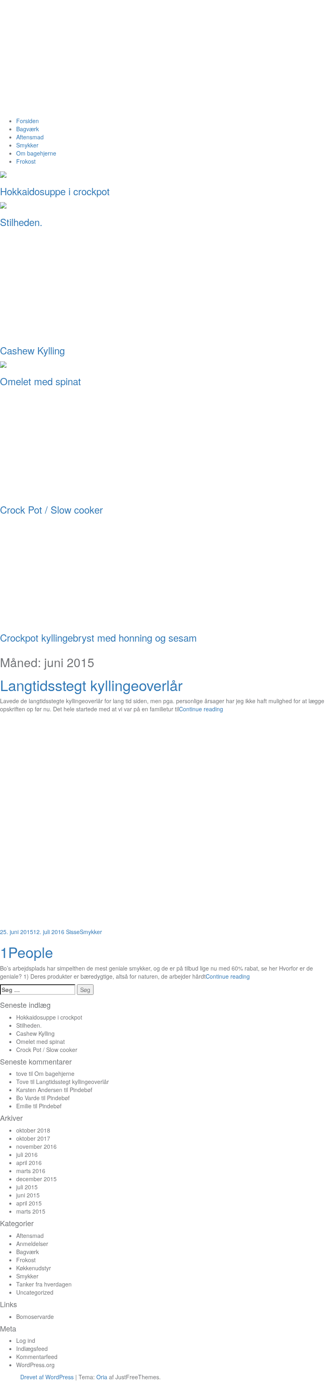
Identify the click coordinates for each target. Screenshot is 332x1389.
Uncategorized (34, 1292)
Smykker (27, 145)
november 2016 (36, 1146)
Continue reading (201, 709)
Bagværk (27, 129)
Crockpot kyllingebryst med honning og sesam (98, 637)
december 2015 (36, 1179)
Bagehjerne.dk (100, 62)
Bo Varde (28, 1098)
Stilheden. (21, 222)
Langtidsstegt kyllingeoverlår (91, 684)
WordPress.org (35, 1365)
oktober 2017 (33, 1138)
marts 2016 (30, 1171)
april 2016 (29, 1163)
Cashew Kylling (32, 350)
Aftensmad (30, 137)
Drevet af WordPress (47, 1377)
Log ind (25, 1340)
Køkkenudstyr (33, 1268)
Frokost (26, 161)
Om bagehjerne (36, 153)
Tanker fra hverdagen (44, 1284)
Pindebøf (81, 1090)
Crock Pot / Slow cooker (51, 509)
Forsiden (27, 121)
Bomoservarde (35, 1316)
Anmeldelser (32, 1244)
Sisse (73, 932)
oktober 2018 (33, 1130)
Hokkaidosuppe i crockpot (55, 191)
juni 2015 (28, 1195)
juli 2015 (27, 1187)
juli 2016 (27, 1154)
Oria (101, 1377)
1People (26, 951)
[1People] (105, 821)
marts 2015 (30, 1211)
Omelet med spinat (40, 381)
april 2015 (29, 1203)
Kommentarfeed (36, 1357)
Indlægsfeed (32, 1348)
